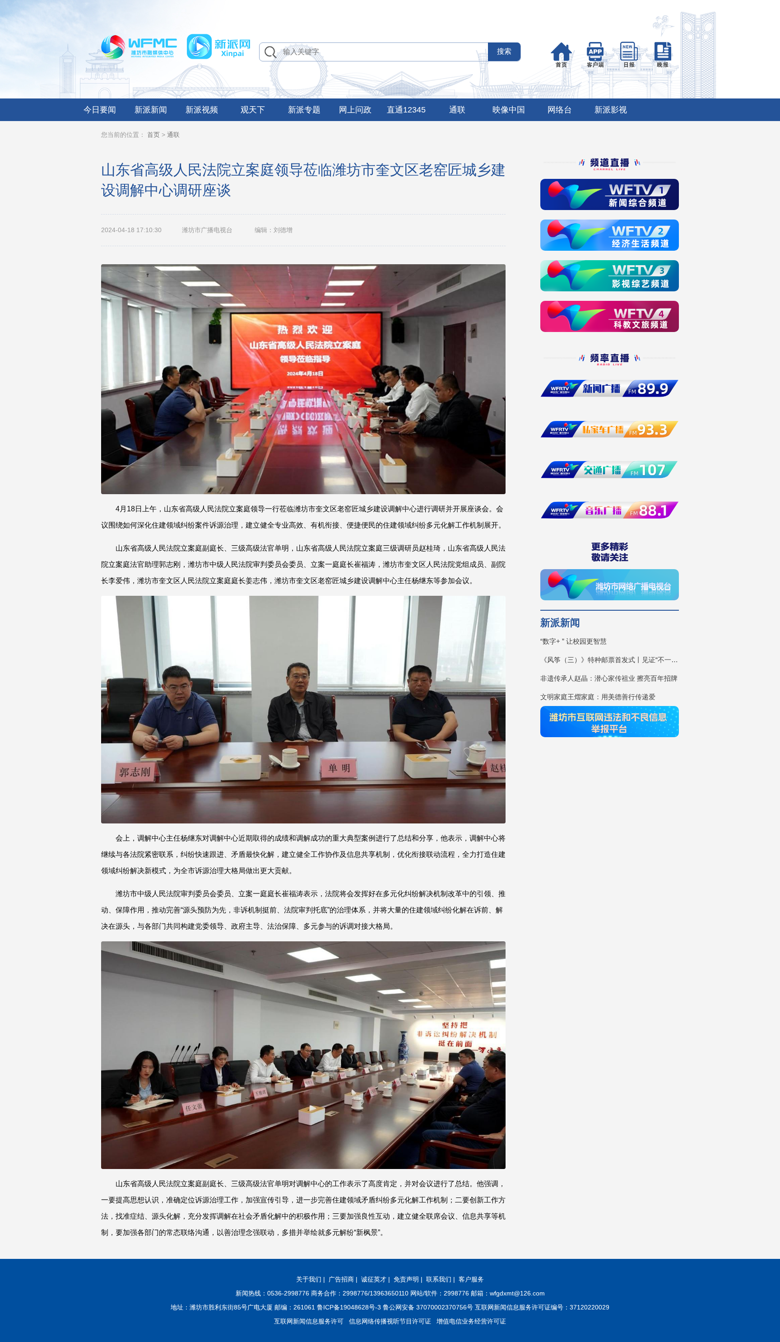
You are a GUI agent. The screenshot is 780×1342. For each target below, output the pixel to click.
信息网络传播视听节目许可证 (390, 1321)
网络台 (560, 109)
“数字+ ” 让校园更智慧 (573, 641)
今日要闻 (100, 109)
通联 (457, 109)
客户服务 (471, 1279)
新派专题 (304, 109)
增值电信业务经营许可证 (471, 1321)
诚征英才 (373, 1279)
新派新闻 (151, 109)
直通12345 (406, 109)
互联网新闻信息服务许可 (309, 1321)
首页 (153, 134)
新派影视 (610, 109)
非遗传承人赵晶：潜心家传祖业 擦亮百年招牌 (609, 678)
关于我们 (308, 1279)
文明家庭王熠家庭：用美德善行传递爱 (597, 697)
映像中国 (508, 109)
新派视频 (202, 109)
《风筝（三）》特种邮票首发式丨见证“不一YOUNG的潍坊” (609, 660)
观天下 (253, 109)
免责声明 (406, 1279)
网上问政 (355, 109)
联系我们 (438, 1279)
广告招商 (341, 1279)
